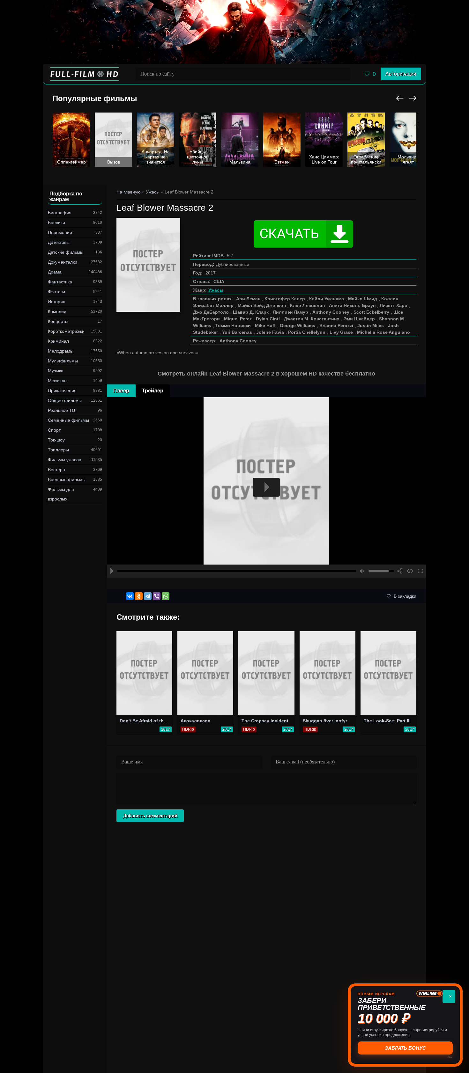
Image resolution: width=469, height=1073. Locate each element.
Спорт (54, 430)
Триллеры (58, 449)
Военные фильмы (67, 479)
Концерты (58, 321)
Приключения (62, 390)
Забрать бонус (405, 1048)
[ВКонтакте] (130, 596)
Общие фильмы (65, 400)
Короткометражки (66, 331)
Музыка (55, 370)
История (56, 301)
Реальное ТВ (61, 410)
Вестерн (56, 469)
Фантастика (60, 281)
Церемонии (60, 232)
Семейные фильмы (68, 420)
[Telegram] (148, 596)
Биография (59, 212)
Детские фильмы (65, 252)
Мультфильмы (63, 360)
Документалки (62, 262)
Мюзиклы (57, 380)
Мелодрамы (60, 351)
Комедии (57, 311)
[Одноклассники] (139, 596)
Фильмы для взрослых (61, 494)
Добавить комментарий (150, 815)
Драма (55, 271)
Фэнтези (56, 291)
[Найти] (344, 74)
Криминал (58, 341)
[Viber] (156, 596)
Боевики (56, 222)
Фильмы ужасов (64, 459)
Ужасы (215, 290)
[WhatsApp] (165, 596)
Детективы (59, 242)
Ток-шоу (56, 439)
